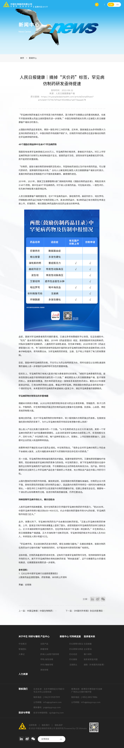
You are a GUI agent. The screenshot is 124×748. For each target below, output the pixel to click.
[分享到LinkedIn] (92, 599)
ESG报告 (73, 659)
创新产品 (44, 644)
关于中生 (23, 636)
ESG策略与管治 (76, 644)
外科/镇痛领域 (46, 665)
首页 (22, 58)
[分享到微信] (103, 599)
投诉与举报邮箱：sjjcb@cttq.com (48, 713)
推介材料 (88, 654)
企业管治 (88, 649)
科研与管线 (34, 636)
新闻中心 (33, 58)
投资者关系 (89, 636)
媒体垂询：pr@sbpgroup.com (47, 707)
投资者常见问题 (91, 659)
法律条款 (33, 725)
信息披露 (88, 644)
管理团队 (22, 649)
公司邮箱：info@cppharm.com (47, 702)
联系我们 (46, 725)
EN (117, 4)
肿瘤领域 (44, 649)
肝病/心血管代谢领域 (49, 654)
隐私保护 (59, 725)
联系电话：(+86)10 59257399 (46, 697)
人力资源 (23, 674)
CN (111, 4)
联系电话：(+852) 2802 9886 (84, 697)
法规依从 (73, 665)
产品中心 (44, 636)
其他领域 (44, 670)
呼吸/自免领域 (46, 659)
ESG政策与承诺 (76, 649)
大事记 (21, 654)
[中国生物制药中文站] (17, 3)
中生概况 (22, 644)
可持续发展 (75, 636)
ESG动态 (73, 654)
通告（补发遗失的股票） (94, 665)
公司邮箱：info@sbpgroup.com (85, 702)
